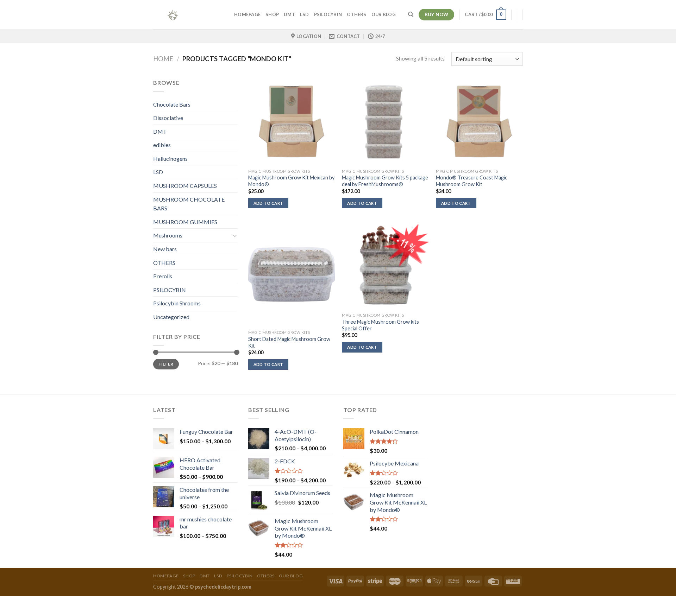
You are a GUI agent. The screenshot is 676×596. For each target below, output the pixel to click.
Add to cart (268, 203)
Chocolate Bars (171, 104)
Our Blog (383, 14)
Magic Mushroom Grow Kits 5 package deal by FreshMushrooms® (385, 181)
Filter (165, 364)
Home (163, 59)
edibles (162, 144)
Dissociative (168, 117)
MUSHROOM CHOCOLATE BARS (189, 204)
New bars (165, 249)
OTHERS (357, 14)
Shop (272, 14)
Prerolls (162, 276)
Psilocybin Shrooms (177, 303)
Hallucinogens (170, 158)
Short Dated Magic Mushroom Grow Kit (289, 342)
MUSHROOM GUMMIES (185, 221)
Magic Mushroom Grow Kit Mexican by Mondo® (291, 181)
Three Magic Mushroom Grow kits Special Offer (380, 325)
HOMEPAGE (247, 14)
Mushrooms (167, 235)
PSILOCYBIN (328, 14)
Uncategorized (171, 316)
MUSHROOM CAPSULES (185, 185)
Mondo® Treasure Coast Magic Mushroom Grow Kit (471, 181)
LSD (304, 14)
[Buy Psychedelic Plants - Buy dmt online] (188, 14)
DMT (289, 14)
